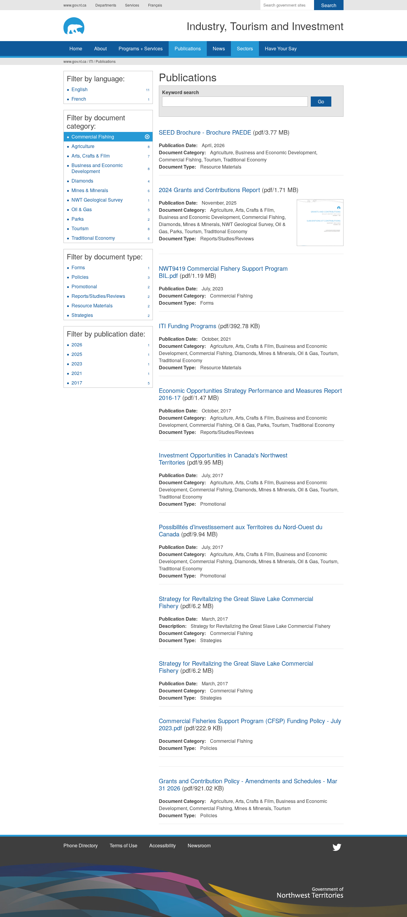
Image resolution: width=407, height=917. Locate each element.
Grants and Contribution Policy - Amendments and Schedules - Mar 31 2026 (248, 784)
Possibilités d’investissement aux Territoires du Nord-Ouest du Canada (240, 530)
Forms (111, 268)
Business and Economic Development (111, 169)
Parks (111, 219)
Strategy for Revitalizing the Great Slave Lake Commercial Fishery (236, 602)
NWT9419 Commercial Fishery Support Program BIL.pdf (223, 272)
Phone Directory (80, 845)
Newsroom (199, 845)
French (111, 99)
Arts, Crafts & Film (111, 156)
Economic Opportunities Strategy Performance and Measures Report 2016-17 (250, 394)
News (219, 48)
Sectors (245, 48)
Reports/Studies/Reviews (112, 296)
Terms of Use (123, 845)
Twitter (336, 847)
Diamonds (111, 181)
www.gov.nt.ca (74, 4)
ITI (91, 61)
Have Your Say (281, 48)
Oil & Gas (111, 210)
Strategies (111, 316)
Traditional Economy (111, 238)
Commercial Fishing (93, 137)
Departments (105, 4)
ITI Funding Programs (187, 325)
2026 (111, 345)
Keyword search (180, 92)
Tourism (111, 229)
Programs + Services (141, 48)
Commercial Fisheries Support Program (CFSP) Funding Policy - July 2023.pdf (250, 724)
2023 (111, 364)
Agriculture (111, 147)
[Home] (79, 25)
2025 (111, 355)
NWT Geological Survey (111, 200)
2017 (111, 383)
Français (155, 4)
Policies (111, 277)
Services (132, 4)
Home (75, 48)
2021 (111, 374)
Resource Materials (111, 306)
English (111, 90)
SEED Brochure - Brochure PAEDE (205, 132)
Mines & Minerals (111, 191)
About (100, 48)
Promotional (111, 287)
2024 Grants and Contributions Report (209, 189)
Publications (188, 48)
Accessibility (162, 845)
